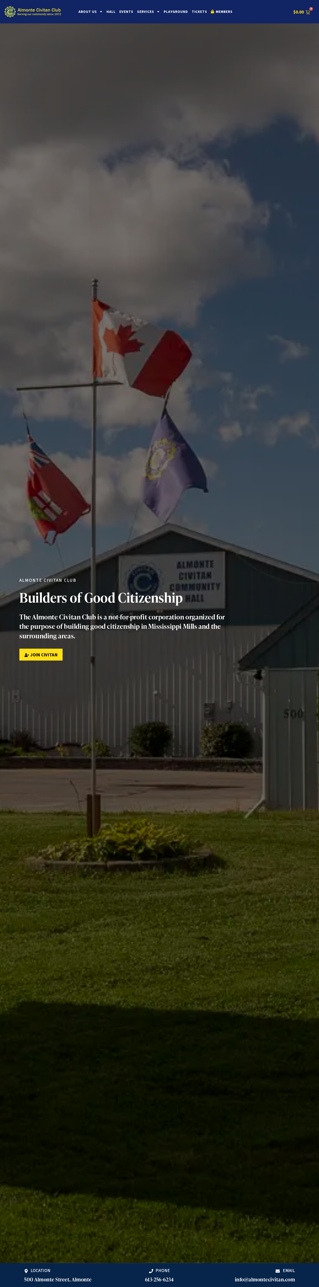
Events (126, 11)
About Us (87, 11)
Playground (176, 11)
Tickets (199, 11)
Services (145, 11)
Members (224, 11)
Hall (111, 11)
